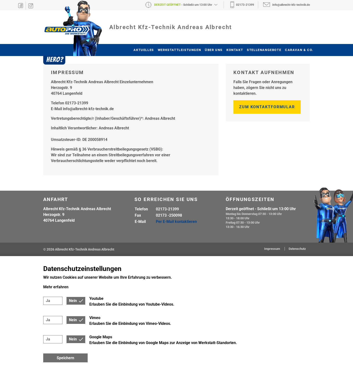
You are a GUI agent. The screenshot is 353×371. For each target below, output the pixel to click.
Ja (48, 300)
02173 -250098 (169, 215)
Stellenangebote (264, 50)
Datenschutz (297, 249)
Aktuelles (144, 50)
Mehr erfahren (55, 287)
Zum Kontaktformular (267, 107)
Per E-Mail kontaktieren (176, 221)
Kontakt (234, 50)
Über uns (214, 50)
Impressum (272, 249)
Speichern (65, 358)
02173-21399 (167, 209)
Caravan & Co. (299, 50)
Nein (73, 300)
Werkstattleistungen (179, 50)
